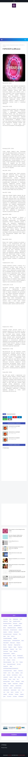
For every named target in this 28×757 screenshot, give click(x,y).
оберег (22, 681)
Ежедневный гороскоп (14, 45)
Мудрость (10, 647)
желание (8, 675)
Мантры (4, 644)
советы (12, 692)
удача (4, 696)
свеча (19, 690)
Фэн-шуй (19, 664)
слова (8, 692)
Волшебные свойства (7, 623)
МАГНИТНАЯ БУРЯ (16, 640)
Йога (20, 634)
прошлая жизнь (18, 685)
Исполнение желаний (7, 634)
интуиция (5, 679)
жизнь (20, 675)
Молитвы (5, 647)
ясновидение (20, 696)
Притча (14, 655)
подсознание (15, 683)
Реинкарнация (20, 655)
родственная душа (17, 687)
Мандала (18, 642)
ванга (22, 672)
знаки (15, 677)
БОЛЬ (21, 619)
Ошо (16, 649)
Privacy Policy (4, 747)
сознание (17, 692)
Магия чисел (12, 642)
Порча (11, 651)
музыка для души (6, 681)
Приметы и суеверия (7, 655)
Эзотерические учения (7, 670)
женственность (15, 675)
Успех (4, 664)
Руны (15, 657)
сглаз (23, 690)
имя (22, 677)
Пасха (20, 649)
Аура (10, 619)
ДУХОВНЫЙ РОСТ (17, 625)
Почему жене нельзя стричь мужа (15, 552)
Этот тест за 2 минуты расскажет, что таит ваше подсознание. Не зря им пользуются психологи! (17, 577)
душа (4, 675)
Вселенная (15, 623)
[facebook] (14, 1)
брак (13, 672)
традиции (22, 694)
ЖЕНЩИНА (20, 627)
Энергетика (20, 670)
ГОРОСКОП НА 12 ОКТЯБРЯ (14, 432)
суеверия (5, 694)
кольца (10, 679)
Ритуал (10, 657)
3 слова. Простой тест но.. (14, 541)
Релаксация (5, 657)
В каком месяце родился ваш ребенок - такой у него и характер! (16, 547)
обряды (4, 683)
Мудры (15, 647)
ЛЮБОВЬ (15, 638)
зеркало (10, 677)
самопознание (13, 690)
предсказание (6, 685)
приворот (12, 685)
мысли (12, 681)
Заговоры (20, 629)
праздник (21, 683)
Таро (14, 662)
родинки (10, 687)
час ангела (9, 696)
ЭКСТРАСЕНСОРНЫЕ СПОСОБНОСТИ (10, 668)
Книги (8, 636)
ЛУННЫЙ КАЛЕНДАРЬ (7, 638)
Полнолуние (5, 651)
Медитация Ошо (17, 644)
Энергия (4, 672)
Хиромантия (5, 666)
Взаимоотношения (16, 621)
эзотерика (15, 696)
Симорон (8, 659)
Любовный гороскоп (7, 640)
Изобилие (10, 632)
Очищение (12, 649)
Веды (10, 621)
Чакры (11, 666)
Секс (4, 659)
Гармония (5, 625)
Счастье (13, 659)
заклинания (5, 677)
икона (19, 677)
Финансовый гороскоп (11, 664)
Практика (15, 651)
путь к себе (5, 687)
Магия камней (5, 642)
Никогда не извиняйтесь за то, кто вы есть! (17, 558)
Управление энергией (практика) (15, 582)
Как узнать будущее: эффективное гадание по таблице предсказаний (15, 536)
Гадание (20, 623)
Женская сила (6, 629)
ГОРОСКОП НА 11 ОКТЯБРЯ (14, 438)
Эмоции (15, 670)
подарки (9, 683)
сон (21, 692)
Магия (22, 640)
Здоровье (5, 632)
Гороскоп (10, 625)
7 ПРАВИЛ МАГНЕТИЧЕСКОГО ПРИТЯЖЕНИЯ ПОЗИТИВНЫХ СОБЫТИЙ (17, 571)
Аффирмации (15, 619)
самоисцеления (6, 690)
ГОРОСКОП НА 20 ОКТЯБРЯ (14, 426)
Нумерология (5, 649)
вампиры (17, 672)
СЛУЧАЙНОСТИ (21, 657)
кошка (14, 679)
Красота (12, 636)
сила (4, 692)
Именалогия (16, 632)
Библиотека (5, 621)
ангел (9, 672)
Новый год (20, 647)
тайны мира (11, 694)
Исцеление (15, 634)
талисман (16, 694)
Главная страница (6, 45)
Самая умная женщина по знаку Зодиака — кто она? (17, 565)
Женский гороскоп (13, 629)
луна (18, 679)
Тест (17, 662)
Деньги (4, 627)
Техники (21, 662)
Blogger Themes (21, 755)
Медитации (10, 644)
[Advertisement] (14, 23)
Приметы (13, 653)
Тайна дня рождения (7, 662)
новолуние (18, 681)
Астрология (5, 619)
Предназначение (6, 653)
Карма (4, 636)
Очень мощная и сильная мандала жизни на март (17, 530)
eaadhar (9, 755)
